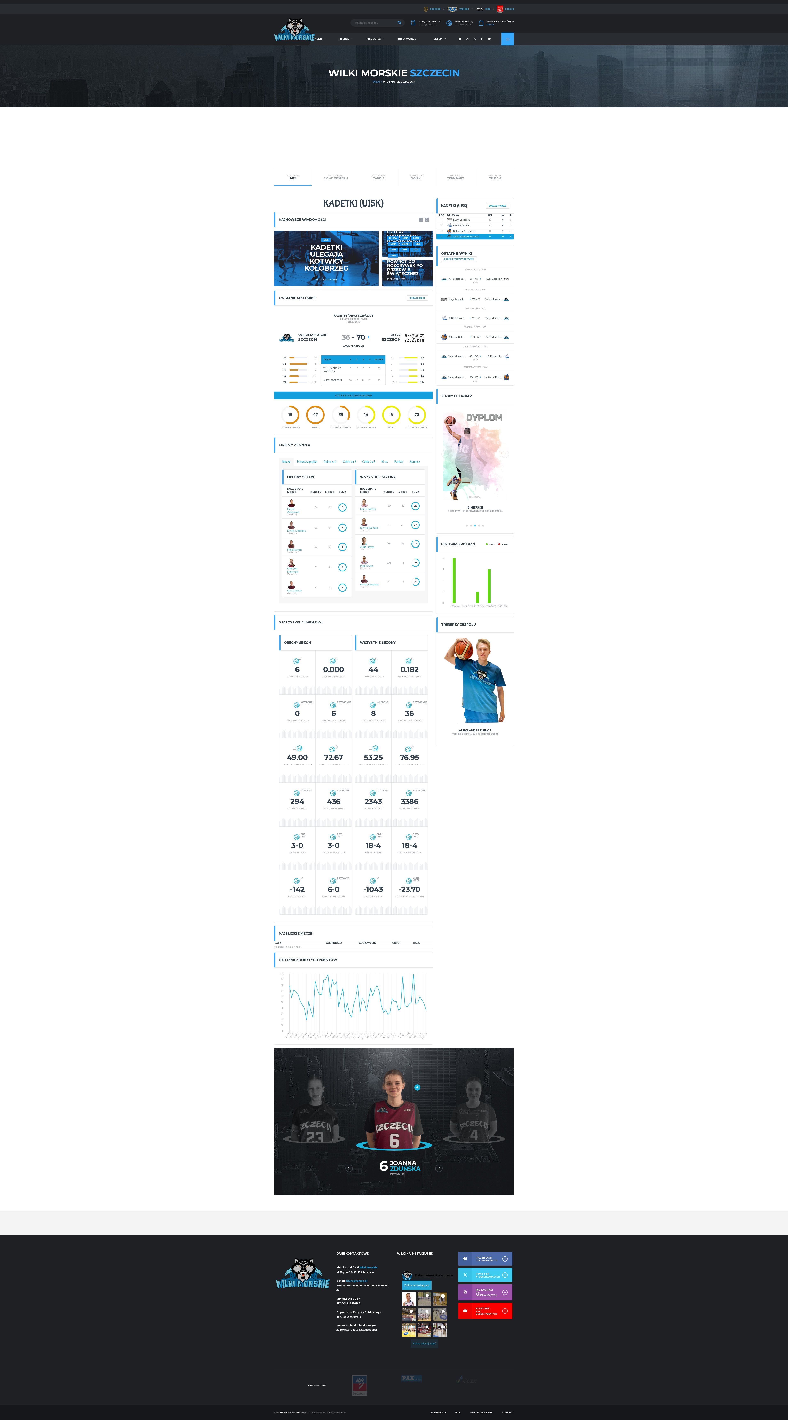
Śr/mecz (415, 462)
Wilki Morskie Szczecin (466, 236)
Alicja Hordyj (367, 546)
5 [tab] (483, 526)
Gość (395, 942)
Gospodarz (334, 942)
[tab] (286, 462)
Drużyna (453, 215)
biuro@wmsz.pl (427, 25)
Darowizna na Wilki (481, 1412)
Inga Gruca (366, 565)
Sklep (437, 38)
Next (427, 220)
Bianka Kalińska (369, 527)
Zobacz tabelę (497, 206)
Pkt (489, 215)
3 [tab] (475, 526)
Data (277, 942)
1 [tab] (467, 526)
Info (293, 177)
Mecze (286, 462)
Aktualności (438, 1412)
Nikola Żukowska (293, 510)
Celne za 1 (330, 462)
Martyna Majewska (293, 570)
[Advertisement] (394, 138)
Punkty (398, 462)
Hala (416, 942)
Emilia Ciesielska (296, 530)
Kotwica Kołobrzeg (464, 230)
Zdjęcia (495, 177)
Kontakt (507, 1412)
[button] (409, 1299)
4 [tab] (479, 526)
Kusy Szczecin (461, 219)
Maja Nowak (294, 549)
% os (384, 462)
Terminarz (455, 177)
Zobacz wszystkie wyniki (459, 259)
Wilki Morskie (369, 1268)
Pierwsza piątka (307, 462)
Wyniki (416, 177)
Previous (421, 220)
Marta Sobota (368, 508)
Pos (441, 215)
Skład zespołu (336, 177)
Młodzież (374, 38)
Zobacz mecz (417, 298)
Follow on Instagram (416, 1285)
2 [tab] (471, 526)
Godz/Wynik (367, 942)
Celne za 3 (368, 462)
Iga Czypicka (294, 590)
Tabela (378, 177)
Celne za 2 (349, 462)
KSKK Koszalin (461, 225)
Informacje (407, 38)
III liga (344, 38)
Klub (318, 38)
